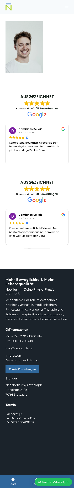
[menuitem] (66, 7)
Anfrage (16, 414)
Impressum (14, 355)
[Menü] (66, 7)
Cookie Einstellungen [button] (22, 369)
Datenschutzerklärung (22, 360)
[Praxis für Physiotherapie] (31, 7)
